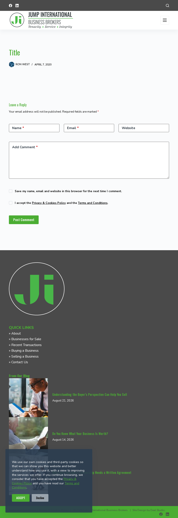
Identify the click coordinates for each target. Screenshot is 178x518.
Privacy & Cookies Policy (49, 203)
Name (18, 128)
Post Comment (23, 219)
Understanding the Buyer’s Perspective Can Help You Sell (89, 394)
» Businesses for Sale (25, 339)
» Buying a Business (24, 350)
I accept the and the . (61, 203)
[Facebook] (10, 5)
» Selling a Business (24, 356)
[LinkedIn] (17, 5)
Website (128, 128)
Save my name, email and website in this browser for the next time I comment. (68, 191)
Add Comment (25, 147)
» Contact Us (18, 362)
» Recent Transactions (25, 345)
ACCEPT (20, 498)
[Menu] (164, 20)
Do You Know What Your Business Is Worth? (80, 433)
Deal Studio (157, 510)
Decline (40, 498)
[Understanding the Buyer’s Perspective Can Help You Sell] (28, 397)
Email (73, 128)
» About (15, 333)
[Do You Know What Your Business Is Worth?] (28, 436)
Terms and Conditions (92, 203)
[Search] (167, 5)
